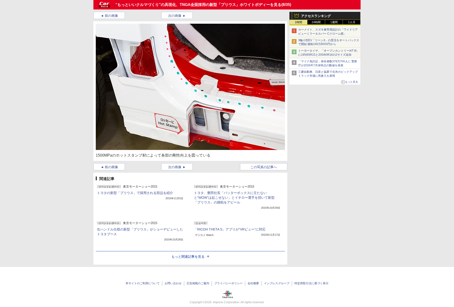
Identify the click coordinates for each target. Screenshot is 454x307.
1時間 (298, 22)
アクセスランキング (316, 16)
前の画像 (111, 16)
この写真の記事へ (263, 167)
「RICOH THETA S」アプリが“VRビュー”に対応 (230, 229)
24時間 (316, 22)
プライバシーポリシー (228, 283)
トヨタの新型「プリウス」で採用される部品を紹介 (135, 193)
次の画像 (174, 16)
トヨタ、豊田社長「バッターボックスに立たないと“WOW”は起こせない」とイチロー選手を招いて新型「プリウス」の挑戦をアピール (234, 197)
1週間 (334, 22)
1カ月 (351, 22)
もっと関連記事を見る (188, 256)
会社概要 (253, 283)
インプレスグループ (276, 283)
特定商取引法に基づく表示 (311, 283)
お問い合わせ (173, 283)
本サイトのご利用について (143, 283)
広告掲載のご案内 (198, 283)
